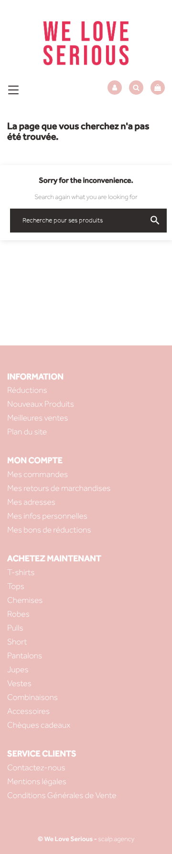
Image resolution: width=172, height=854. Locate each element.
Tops (15, 586)
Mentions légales (36, 781)
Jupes (18, 670)
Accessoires (28, 711)
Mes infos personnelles (47, 516)
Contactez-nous (36, 768)
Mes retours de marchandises (58, 488)
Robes (18, 614)
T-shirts (21, 572)
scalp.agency (116, 839)
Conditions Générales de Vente (62, 795)
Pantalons (24, 656)
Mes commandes (37, 474)
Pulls (15, 628)
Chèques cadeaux (38, 725)
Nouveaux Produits (40, 404)
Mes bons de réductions (49, 530)
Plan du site (27, 432)
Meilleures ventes (37, 418)
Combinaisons (32, 697)
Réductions (27, 390)
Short (17, 642)
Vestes (19, 683)
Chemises (25, 600)
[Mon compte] (114, 88)
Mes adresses (31, 502)
